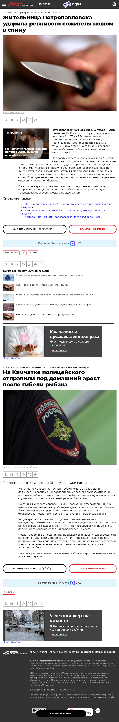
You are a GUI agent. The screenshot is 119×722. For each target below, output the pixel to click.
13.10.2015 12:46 (9, 12)
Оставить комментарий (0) (93, 229)
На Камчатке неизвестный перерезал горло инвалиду (42, 285)
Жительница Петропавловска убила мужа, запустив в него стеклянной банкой (54, 295)
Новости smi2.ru (13, 358)
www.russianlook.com (13, 112)
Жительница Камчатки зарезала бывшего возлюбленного (63, 216)
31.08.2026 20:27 (10, 367)
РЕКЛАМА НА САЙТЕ (38, 652)
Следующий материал (61, 714)
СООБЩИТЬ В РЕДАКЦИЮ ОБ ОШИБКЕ (98, 652)
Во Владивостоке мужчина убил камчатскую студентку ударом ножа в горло (53, 304)
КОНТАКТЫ (74, 652)
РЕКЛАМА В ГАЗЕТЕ (58, 652)
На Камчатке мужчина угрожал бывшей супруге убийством (45, 314)
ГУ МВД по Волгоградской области (20, 467)
